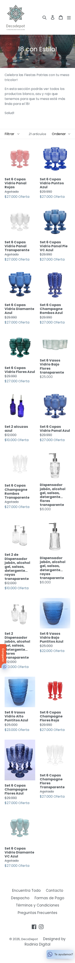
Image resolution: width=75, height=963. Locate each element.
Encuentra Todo (26, 890)
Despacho (20, 897)
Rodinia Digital (37, 944)
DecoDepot (29, 939)
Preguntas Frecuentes (37, 912)
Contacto (54, 890)
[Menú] (68, 17)
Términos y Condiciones (37, 905)
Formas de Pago (49, 897)
